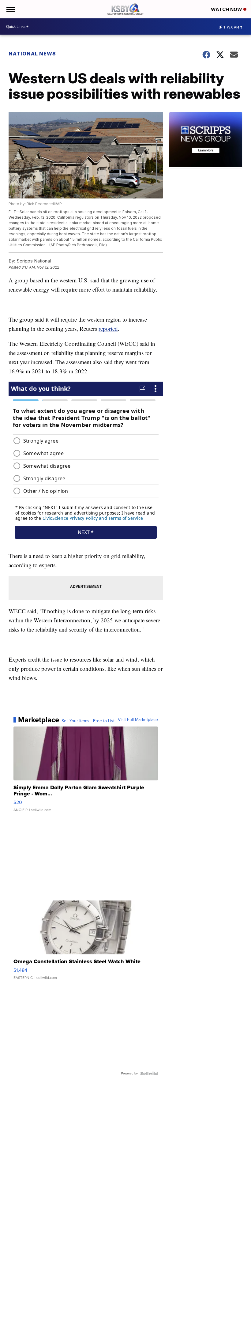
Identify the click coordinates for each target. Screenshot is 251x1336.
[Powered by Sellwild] (149, 1073)
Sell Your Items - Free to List (88, 721)
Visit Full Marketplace (138, 720)
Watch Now (227, 9)
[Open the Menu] (10, 9)
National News (32, 54)
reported (108, 328)
